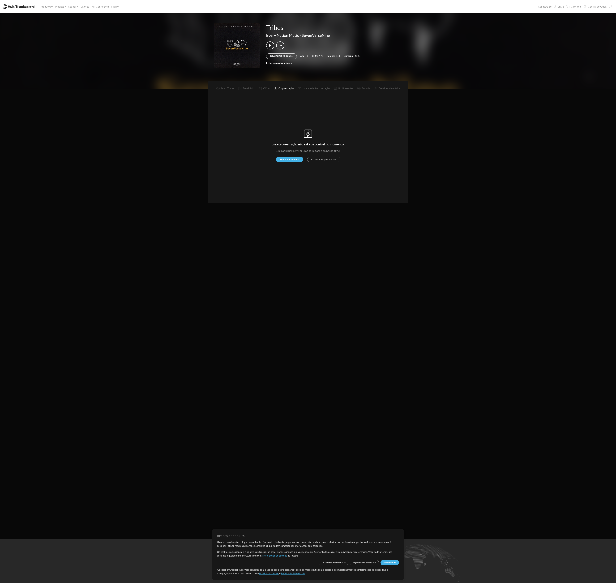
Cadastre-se (545, 6)
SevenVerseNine (316, 35)
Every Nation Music (282, 35)
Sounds (72, 6)
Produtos (45, 6)
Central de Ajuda (597, 6)
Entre (561, 6)
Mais (114, 6)
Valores (85, 6)
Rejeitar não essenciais (364, 562)
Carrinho (576, 6)
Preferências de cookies (274, 555)
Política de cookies (269, 573)
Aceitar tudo (389, 562)
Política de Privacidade (293, 573)
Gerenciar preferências (334, 562)
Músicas (59, 6)
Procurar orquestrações (323, 159)
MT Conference (100, 6)
